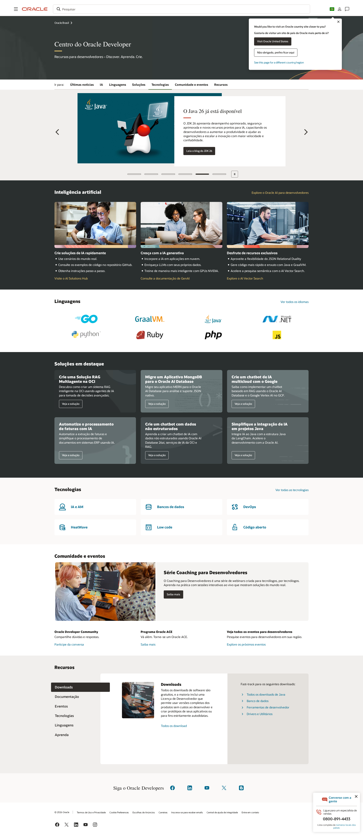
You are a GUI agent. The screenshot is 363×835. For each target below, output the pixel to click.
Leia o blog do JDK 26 (199, 151)
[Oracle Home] (34, 9)
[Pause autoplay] (234, 174)
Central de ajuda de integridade (222, 812)
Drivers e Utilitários (259, 714)
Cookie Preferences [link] (119, 812)
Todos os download (174, 726)
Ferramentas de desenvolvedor (268, 707)
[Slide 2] (151, 174)
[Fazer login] (339, 9)
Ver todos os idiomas (295, 302)
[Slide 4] (185, 174)
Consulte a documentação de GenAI (165, 278)
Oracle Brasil (61, 23)
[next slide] (305, 132)
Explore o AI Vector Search (245, 278)
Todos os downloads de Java (266, 694)
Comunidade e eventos (191, 85)
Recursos (221, 85)
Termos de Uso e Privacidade (91, 812)
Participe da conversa (69, 644)
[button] (16, 9)
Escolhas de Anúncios (144, 812)
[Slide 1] (134, 174)
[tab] (80, 687)
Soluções (138, 85)
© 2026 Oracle (61, 812)
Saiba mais (173, 594)
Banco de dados (257, 701)
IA (101, 85)
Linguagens (117, 85)
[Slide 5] (202, 174)
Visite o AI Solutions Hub (71, 278)
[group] (181, 128)
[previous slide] (58, 132)
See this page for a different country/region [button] (279, 62)
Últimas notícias (82, 85)
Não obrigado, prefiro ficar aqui (275, 52)
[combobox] (181, 9)
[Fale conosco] (347, 9)
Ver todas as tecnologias (292, 490)
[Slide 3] (168, 174)
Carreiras (163, 812)
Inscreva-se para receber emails (187, 812)
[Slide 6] (219, 174)
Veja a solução (69, 404)
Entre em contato (250, 812)
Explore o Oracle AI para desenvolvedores (280, 193)
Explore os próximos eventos (246, 644)
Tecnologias (160, 85)
